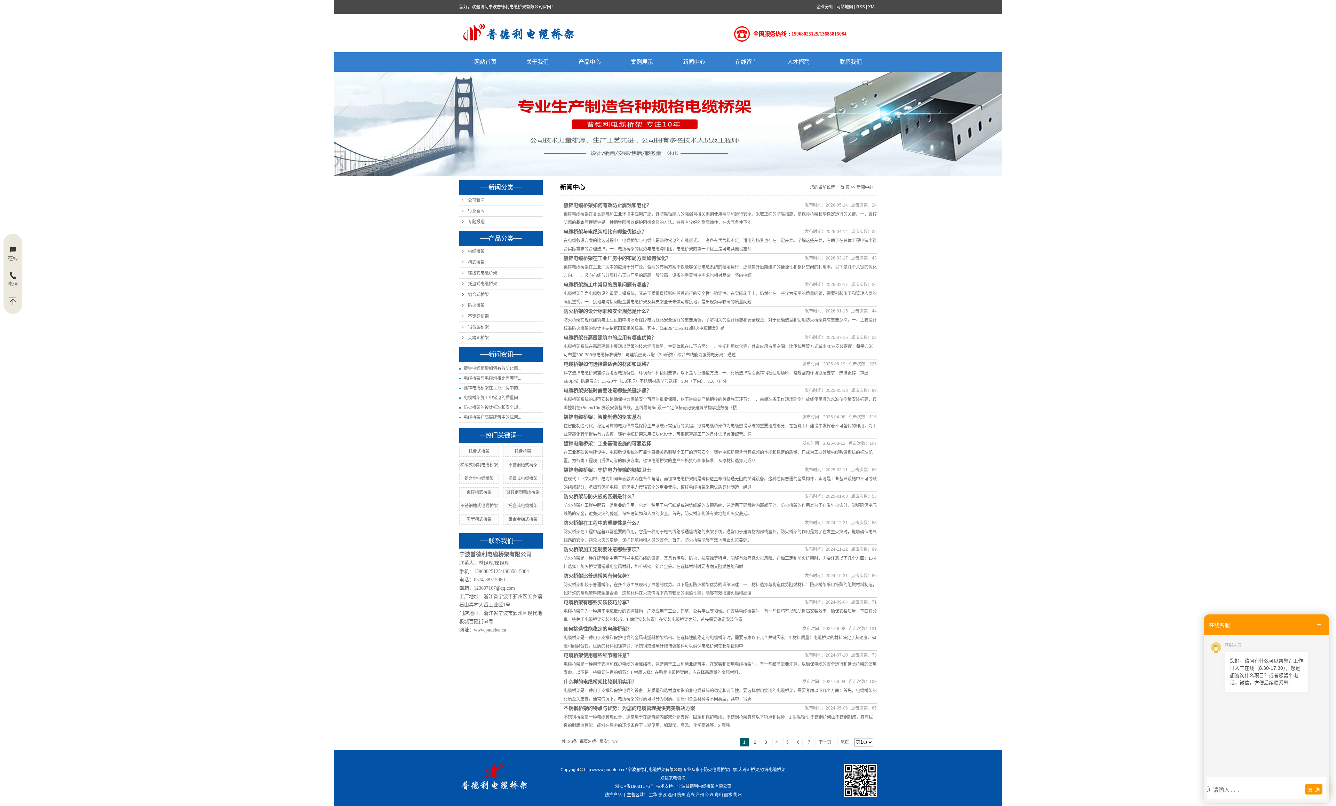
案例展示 (642, 62)
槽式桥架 (476, 262)
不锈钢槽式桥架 (523, 465)
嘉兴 (690, 794)
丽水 (728, 794)
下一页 (825, 742)
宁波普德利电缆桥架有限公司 (704, 786)
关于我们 (537, 62)
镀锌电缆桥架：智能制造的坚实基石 (603, 417)
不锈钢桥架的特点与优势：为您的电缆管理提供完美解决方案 (629, 708)
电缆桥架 (476, 251)
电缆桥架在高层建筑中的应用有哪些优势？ (610, 337)
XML (872, 7)
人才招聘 (798, 62)
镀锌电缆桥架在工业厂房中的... (492, 388)
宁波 (662, 794)
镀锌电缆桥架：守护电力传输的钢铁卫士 (607, 470)
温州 (672, 794)
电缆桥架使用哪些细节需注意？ (598, 655)
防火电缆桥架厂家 (720, 769)
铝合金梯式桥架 (523, 519)
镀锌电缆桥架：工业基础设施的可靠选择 (607, 443)
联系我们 (851, 62)
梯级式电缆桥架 (482, 273)
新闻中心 (694, 62)
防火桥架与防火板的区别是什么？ (600, 496)
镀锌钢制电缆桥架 (523, 492)
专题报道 (476, 221)
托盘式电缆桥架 (482, 283)
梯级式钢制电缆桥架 (479, 465)
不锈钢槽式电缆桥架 (479, 505)
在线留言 (746, 62)
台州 (700, 794)
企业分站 (825, 7)
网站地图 (844, 7)
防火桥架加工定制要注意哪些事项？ (603, 549)
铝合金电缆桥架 (479, 478)
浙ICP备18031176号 (634, 786)
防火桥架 (476, 305)
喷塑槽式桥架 (479, 519)
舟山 (719, 794)
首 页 (845, 187)
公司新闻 (476, 200)
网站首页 (485, 62)
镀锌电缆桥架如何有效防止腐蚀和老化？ (607, 205)
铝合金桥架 (478, 327)
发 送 (1314, 789)
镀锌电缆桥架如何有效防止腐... (492, 368)
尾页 (845, 742)
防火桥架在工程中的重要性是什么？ (603, 523)
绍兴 (709, 794)
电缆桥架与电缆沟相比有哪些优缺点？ (605, 231)
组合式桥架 (478, 294)
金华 (653, 794)
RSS (860, 7)
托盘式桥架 (479, 451)
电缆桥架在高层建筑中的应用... (492, 417)
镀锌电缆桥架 (772, 769)
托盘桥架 (523, 451)
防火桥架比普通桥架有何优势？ (598, 576)
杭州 (681, 794)
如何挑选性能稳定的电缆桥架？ (598, 628)
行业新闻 (476, 211)
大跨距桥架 (478, 337)
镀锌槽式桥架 (479, 492)
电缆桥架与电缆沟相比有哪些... (492, 378)
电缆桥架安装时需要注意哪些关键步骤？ (607, 390)
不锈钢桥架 (478, 316)
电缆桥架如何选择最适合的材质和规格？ (607, 364)
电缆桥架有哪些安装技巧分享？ (598, 602)
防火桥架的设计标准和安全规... (492, 407)
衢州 (737, 794)
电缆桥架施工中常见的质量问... (492, 397)
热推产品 (613, 794)
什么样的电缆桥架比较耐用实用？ (600, 681)
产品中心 (590, 62)
